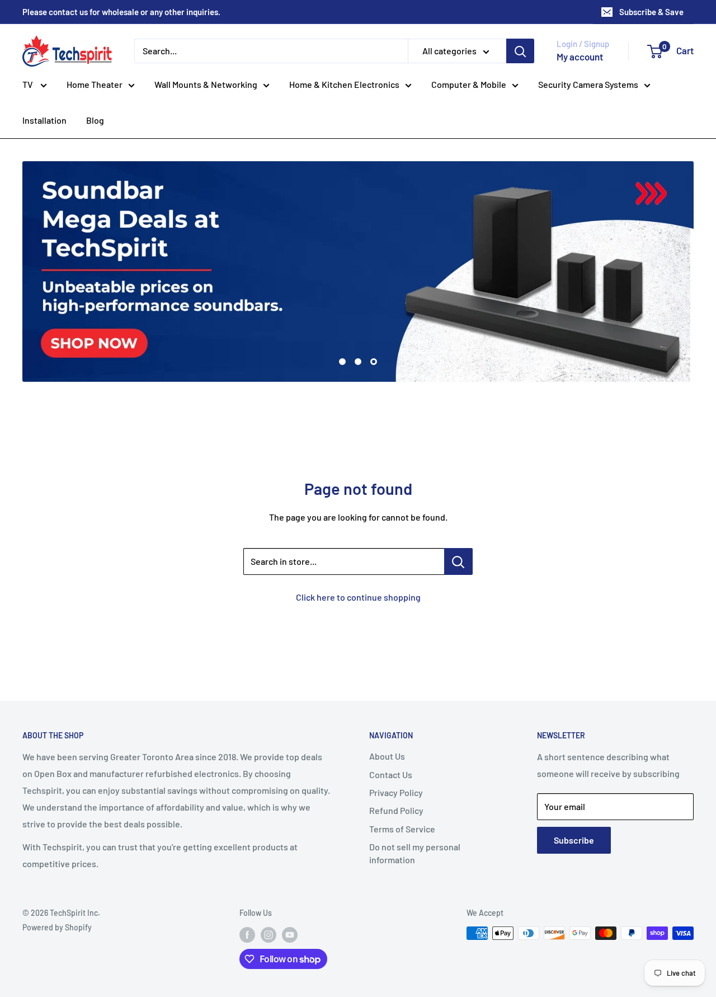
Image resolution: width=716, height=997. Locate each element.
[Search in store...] (458, 561)
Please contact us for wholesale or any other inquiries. (121, 12)
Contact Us (390, 774)
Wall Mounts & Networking (205, 84)
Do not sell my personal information (414, 852)
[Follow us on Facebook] (247, 934)
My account (580, 56)
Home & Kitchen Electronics (344, 84)
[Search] (520, 51)
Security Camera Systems (588, 84)
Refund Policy (396, 810)
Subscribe (574, 840)
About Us (387, 756)
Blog (95, 120)
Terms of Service (402, 828)
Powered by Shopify (57, 927)
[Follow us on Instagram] (268, 934)
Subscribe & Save (651, 12)
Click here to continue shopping (358, 597)
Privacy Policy (396, 792)
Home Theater (95, 84)
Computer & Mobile (468, 84)
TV (28, 84)
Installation (44, 120)
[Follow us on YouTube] (290, 934)
